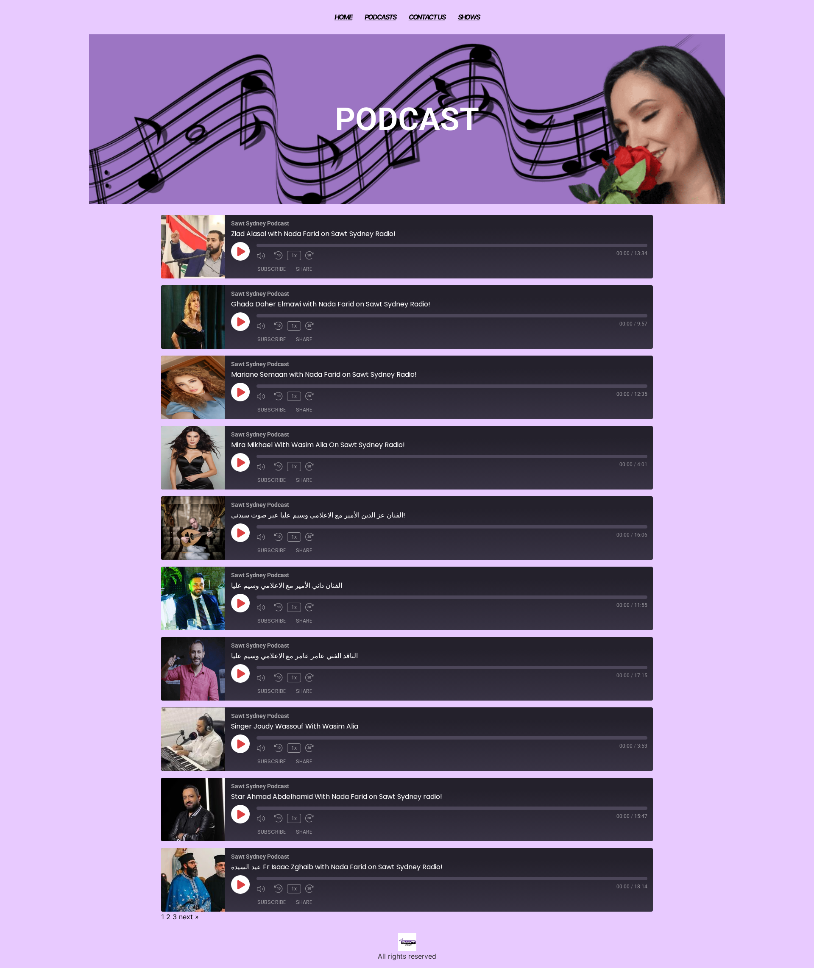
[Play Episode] (240, 251)
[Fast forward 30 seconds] (312, 255)
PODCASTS (380, 17)
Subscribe (271, 269)
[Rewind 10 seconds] (278, 255)
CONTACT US (427, 17)
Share (304, 269)
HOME (343, 17)
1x (294, 256)
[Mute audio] (263, 255)
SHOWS (469, 17)
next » (189, 916)
